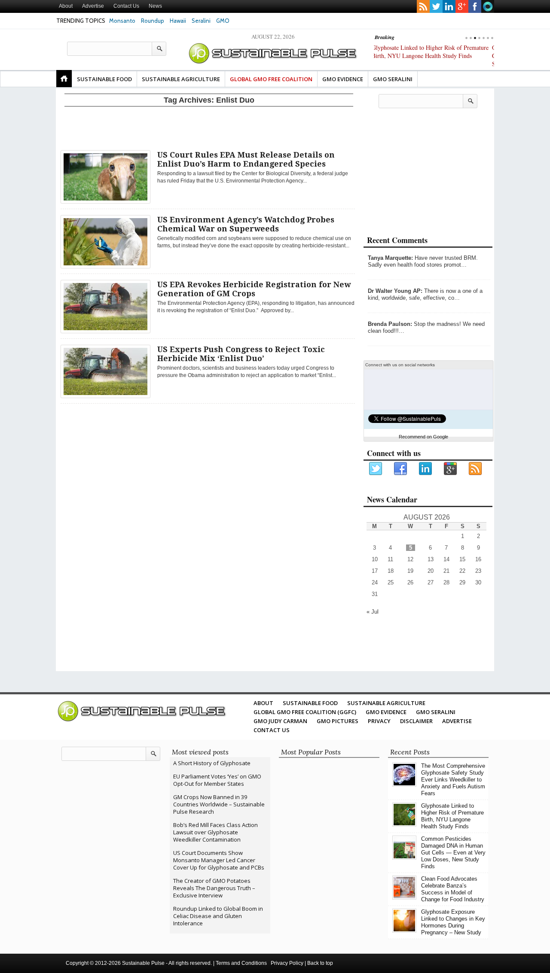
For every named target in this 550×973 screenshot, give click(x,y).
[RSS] (476, 469)
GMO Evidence (342, 79)
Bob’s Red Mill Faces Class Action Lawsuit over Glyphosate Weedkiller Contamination (215, 832)
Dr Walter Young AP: (395, 291)
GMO (222, 20)
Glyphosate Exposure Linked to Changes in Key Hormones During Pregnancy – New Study (453, 922)
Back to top (320, 963)
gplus (461, 6)
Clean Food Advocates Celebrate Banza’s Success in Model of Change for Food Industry (452, 889)
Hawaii (178, 20)
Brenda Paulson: (390, 324)
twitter (436, 6)
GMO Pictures (337, 721)
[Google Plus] (451, 469)
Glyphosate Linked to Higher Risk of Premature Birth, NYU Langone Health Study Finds (452, 816)
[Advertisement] (208, 127)
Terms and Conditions (241, 963)
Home (64, 78)
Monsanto (122, 20)
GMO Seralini (392, 79)
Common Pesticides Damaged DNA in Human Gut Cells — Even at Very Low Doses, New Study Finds (430, 55)
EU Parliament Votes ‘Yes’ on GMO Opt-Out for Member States (217, 780)
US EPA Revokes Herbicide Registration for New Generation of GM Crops (254, 289)
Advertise (93, 6)
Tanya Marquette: (390, 258)
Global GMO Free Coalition (271, 79)
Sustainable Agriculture (181, 79)
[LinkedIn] (426, 469)
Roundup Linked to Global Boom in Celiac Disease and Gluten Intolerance (218, 916)
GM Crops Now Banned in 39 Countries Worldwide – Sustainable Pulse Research (219, 804)
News (155, 6)
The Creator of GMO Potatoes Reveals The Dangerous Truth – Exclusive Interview (214, 888)
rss (423, 6)
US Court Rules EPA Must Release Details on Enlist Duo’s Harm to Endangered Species (246, 159)
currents (487, 6)
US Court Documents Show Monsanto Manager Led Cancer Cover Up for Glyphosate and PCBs (218, 860)
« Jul (373, 611)
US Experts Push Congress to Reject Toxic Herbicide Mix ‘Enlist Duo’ (241, 354)
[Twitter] (376, 469)
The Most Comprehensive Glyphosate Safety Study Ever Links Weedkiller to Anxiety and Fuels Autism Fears (453, 780)
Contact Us (126, 6)
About (66, 6)
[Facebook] (401, 469)
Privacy (379, 721)
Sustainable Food (104, 79)
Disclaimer (416, 721)
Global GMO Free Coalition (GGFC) (305, 712)
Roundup (152, 20)
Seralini (201, 20)
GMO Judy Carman (280, 721)
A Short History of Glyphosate (212, 763)
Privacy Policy (287, 963)
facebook (474, 6)
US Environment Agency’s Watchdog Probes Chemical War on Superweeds (245, 224)
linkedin (449, 6)
